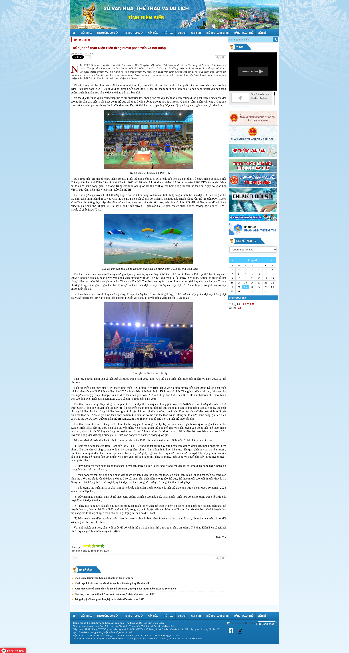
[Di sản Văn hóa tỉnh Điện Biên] (253, 217)
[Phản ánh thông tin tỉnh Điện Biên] (253, 229)
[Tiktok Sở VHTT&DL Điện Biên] (240, 630)
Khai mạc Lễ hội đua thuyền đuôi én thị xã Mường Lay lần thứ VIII (112, 583)
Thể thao (167, 32)
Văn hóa (153, 32)
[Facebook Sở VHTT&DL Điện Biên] (231, 630)
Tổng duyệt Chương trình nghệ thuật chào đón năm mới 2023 (109, 599)
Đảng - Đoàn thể (243, 32)
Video (239, 46)
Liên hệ (262, 32)
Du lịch (182, 32)
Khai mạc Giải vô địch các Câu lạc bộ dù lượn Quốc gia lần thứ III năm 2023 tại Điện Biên (125, 588)
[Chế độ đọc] (223, 57)
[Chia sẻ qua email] (88, 57)
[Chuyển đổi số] (253, 200)
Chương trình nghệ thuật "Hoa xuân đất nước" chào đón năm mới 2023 (115, 594)
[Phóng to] (217, 57)
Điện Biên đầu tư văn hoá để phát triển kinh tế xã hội (104, 578)
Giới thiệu (86, 32)
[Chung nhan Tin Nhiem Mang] (245, 623)
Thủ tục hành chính (218, 32)
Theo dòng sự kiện (108, 32)
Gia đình (196, 32)
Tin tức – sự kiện (133, 32)
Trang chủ (74, 32)
